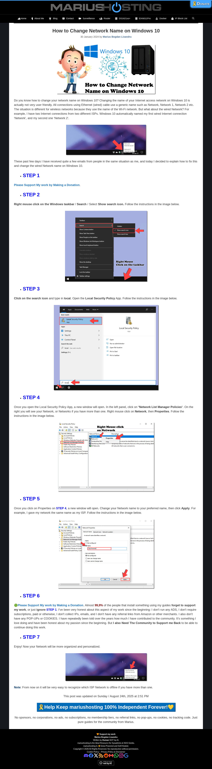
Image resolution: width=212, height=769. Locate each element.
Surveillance (89, 18)
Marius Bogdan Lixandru (106, 737)
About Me (39, 18)
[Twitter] (96, 755)
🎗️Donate (201, 3)
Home (23, 18)
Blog (55, 18)
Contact (70, 18)
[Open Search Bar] (193, 18)
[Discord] (86, 755)
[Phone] (106, 755)
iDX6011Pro (145, 18)
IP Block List (181, 18)
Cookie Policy (93, 752)
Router (107, 18)
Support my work (107, 734)
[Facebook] (91, 755)
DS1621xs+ (124, 18)
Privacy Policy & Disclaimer (113, 752)
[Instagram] (126, 755)
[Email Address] (111, 755)
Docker (162, 18)
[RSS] (101, 755)
